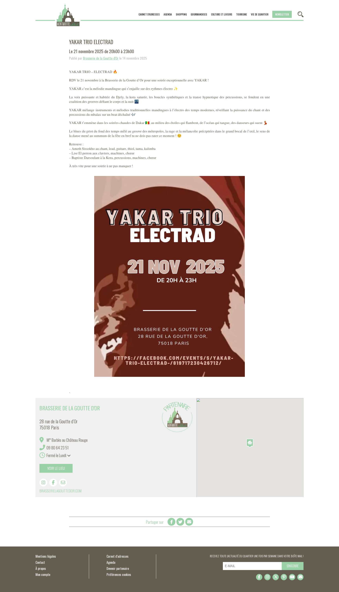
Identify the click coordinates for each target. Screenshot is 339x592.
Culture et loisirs (221, 14)
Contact (40, 562)
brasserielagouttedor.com (60, 491)
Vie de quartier (259, 14)
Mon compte (43, 574)
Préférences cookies (119, 574)
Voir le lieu (56, 468)
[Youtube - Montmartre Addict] (292, 577)
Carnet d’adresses (149, 14)
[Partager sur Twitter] (180, 522)
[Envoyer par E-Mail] (189, 522)
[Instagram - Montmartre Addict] (267, 577)
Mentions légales (46, 556)
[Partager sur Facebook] (171, 522)
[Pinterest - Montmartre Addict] (284, 577)
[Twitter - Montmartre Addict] (275, 577)
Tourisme (241, 14)
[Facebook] (53, 482)
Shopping (181, 14)
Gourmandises (199, 14)
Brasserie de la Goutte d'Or (100, 58)
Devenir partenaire (118, 568)
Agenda (168, 14)
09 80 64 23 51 (57, 447)
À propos (41, 568)
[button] (249, 443)
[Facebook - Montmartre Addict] (259, 577)
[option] (169, 276)
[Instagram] (43, 482)
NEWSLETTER (282, 14)
